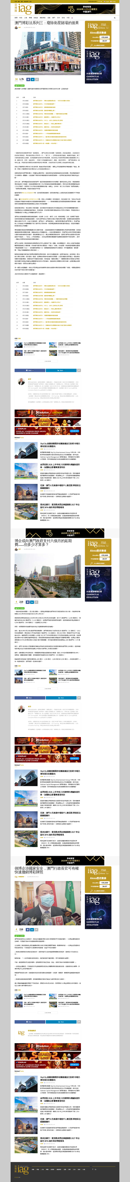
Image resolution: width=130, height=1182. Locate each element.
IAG (19, 1177)
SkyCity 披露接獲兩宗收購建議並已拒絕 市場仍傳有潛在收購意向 (35, 344)
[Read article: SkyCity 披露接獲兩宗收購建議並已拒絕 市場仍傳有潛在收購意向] (19, 345)
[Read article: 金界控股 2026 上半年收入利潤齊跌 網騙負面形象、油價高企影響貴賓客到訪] (53, 345)
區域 (63, 17)
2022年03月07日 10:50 (29, 549)
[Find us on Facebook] (92, 1169)
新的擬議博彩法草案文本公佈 (29, 199)
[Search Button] (114, 17)
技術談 (36, 17)
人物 (25, 17)
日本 (58, 17)
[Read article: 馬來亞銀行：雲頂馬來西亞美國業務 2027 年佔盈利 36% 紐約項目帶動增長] (53, 353)
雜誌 (19, 1)
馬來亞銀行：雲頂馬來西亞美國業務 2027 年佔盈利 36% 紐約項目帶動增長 (69, 352)
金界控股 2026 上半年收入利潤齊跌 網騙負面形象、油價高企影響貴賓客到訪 (69, 344)
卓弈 (19, 27)
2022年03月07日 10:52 (29, 27)
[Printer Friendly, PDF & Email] (19, 85)
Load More (48, 361)
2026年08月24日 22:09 (30, 354)
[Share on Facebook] (28, 79)
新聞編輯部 (21, 876)
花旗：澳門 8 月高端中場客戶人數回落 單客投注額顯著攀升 (35, 352)
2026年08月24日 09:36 (64, 354)
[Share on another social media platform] (37, 79)
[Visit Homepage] (23, 9)
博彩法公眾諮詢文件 (28, 193)
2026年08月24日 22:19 (64, 346)
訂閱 (16, 1)
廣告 (30, 1)
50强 (68, 17)
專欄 (30, 17)
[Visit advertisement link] (75, 9)
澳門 (53, 17)
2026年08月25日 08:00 (30, 346)
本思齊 (41, 449)
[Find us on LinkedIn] (101, 1)
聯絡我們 (26, 1)
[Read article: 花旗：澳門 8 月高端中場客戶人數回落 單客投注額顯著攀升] (19, 353)
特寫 (20, 17)
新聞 (16, 17)
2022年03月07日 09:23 (33, 876)
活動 (48, 17)
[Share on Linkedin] (33, 79)
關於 (22, 1)
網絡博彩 (43, 17)
